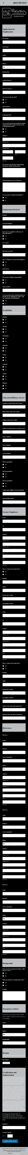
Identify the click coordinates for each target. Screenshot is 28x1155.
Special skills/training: (8, 498)
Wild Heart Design (16, 1153)
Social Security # (7, 80)
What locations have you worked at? (12, 180)
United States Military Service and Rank (13, 490)
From (3, 517)
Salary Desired (6, 286)
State (16, 154)
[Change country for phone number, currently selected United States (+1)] (4, 67)
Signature (5, 1124)
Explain (4, 989)
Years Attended (6, 436)
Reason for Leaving (7, 595)
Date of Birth (6, 106)
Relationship (6, 1039)
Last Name (5, 47)
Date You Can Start (7, 251)
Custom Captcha (7, 1132)
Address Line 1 (5, 142)
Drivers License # (7, 88)
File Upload (5, 1059)
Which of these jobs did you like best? (12, 706)
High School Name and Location (11, 411)
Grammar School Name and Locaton (12, 403)
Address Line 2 (5, 148)
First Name (5, 38)
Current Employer (7, 223)
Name (4, 740)
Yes (6, 99)
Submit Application (10, 1141)
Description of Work (7, 603)
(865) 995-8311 (20, 3)
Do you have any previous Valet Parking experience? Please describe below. (13, 165)
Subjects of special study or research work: (13, 428)
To (3, 526)
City (3, 154)
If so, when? (5, 242)
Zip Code (4, 160)
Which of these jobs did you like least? (12, 714)
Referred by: (5, 269)
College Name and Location (9, 420)
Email (4, 55)
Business (4, 748)
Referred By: (5, 72)
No (5, 102)
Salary (4, 586)
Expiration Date (7, 115)
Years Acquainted (7, 757)
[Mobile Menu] (3, 3)
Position (4, 215)
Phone (4, 63)
